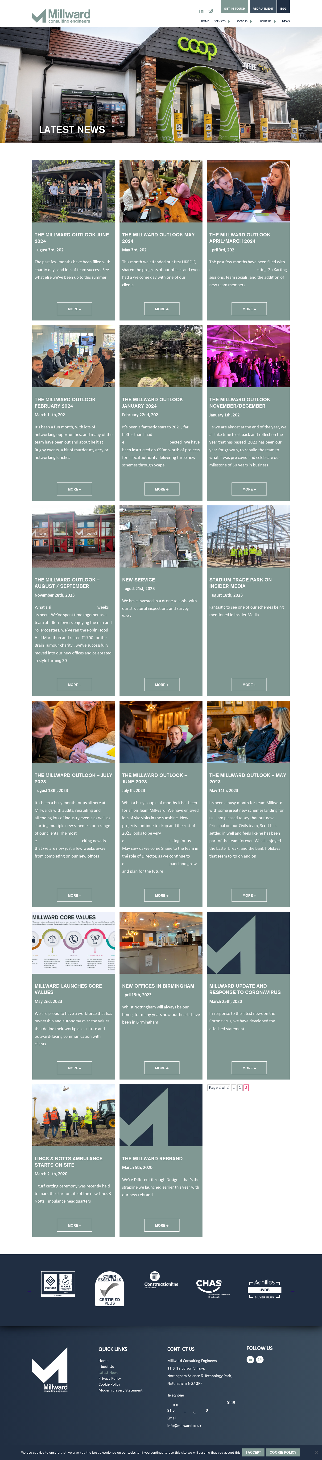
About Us (264, 21)
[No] (316, 1452)
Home (205, 21)
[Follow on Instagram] (210, 11)
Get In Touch (234, 9)
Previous (29, 1290)
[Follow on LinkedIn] (201, 11)
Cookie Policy (109, 1385)
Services (220, 21)
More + (74, 309)
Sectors (242, 21)
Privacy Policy (110, 1379)
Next (293, 1290)
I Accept (253, 1452)
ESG (283, 9)
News (286, 21)
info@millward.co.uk (184, 1426)
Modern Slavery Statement (121, 1390)
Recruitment (263, 9)
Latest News (108, 1373)
